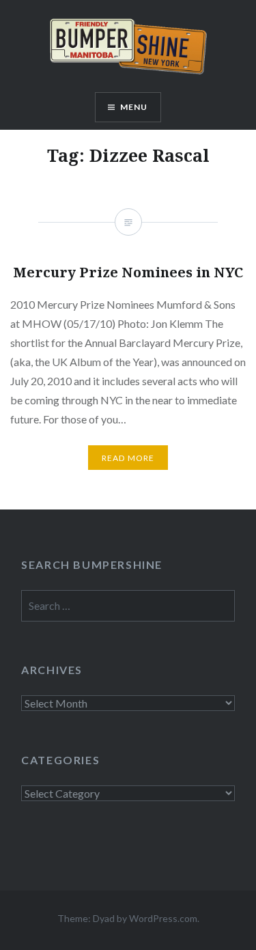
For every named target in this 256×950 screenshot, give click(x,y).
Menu (134, 107)
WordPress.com (163, 918)
